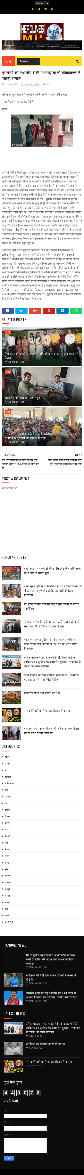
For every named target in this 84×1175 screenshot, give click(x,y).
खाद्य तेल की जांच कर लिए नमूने (22, 398)
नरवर (7, 829)
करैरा (7, 770)
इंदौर (7, 756)
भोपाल (7, 855)
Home (8, 61)
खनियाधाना (9, 783)
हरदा (49, 84)
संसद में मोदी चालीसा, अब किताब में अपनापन (48, 710)
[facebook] (33, 9)
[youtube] (52, 9)
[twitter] (39, 9)
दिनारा (7, 816)
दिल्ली (7, 822)
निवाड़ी (7, 836)
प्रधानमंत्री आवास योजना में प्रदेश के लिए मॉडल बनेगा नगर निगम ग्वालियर (51, 730)
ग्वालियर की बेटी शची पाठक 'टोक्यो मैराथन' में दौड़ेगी (51, 977)
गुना (6, 789)
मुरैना (7, 869)
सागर (7, 902)
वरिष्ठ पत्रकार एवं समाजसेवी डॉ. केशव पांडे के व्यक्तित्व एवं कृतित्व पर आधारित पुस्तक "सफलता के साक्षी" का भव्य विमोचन (52, 661)
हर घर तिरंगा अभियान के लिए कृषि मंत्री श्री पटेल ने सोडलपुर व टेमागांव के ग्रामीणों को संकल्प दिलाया (40, 435)
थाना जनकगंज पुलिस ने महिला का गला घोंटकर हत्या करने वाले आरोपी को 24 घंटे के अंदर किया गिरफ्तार (50, 643)
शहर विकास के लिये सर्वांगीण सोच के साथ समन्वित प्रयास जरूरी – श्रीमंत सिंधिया (51, 677)
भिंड (6, 842)
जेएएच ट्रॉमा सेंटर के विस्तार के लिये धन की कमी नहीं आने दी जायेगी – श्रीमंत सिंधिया (51, 623)
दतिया (7, 809)
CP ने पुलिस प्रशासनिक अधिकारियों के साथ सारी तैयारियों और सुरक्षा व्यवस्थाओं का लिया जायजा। (50, 959)
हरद (6, 908)
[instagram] (45, 9)
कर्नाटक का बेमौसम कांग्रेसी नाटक (45, 1044)
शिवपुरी (8, 888)
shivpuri (9, 922)
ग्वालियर (8, 796)
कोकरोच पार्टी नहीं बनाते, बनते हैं (42, 693)
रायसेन (8, 875)
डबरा (7, 803)
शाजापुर (8, 882)
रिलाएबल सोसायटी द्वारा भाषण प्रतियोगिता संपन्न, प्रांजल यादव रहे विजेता (41, 355)
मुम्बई (7, 862)
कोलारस (8, 776)
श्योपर (7, 895)
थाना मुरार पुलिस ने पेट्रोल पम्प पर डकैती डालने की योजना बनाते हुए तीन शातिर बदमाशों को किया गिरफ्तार (53, 590)
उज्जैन (7, 763)
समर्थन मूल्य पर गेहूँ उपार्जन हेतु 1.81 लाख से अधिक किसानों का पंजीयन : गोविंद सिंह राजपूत (51, 995)
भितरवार (8, 849)
